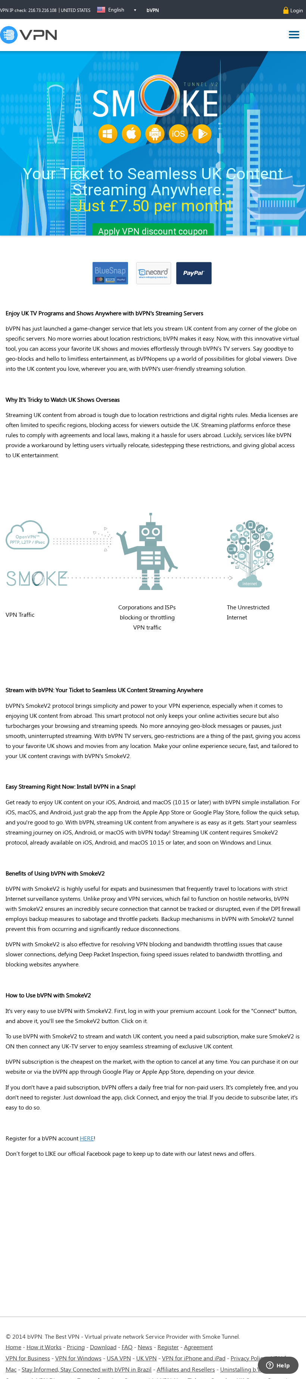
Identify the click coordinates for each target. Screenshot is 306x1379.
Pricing (76, 1347)
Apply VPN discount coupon (153, 232)
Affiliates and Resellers (186, 1369)
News (145, 1347)
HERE (87, 1138)
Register (168, 1347)
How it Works (44, 1347)
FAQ (127, 1347)
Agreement (198, 1347)
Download (103, 1347)
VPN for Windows (78, 1358)
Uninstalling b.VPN (245, 1369)
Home (13, 1347)
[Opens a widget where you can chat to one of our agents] (278, 1366)
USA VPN (119, 1358)
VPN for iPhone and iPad (193, 1358)
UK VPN (146, 1358)
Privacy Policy (248, 1358)
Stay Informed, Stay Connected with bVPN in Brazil (87, 1369)
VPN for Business (28, 1358)
